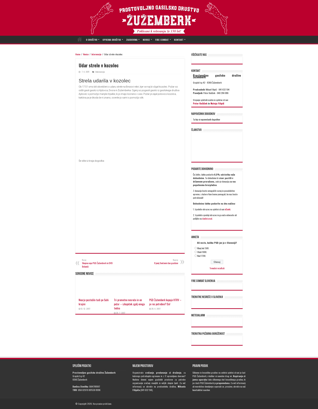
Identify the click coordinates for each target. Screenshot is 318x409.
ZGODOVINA (131, 39)
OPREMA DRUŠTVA (112, 39)
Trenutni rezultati (217, 268)
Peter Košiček (200, 103)
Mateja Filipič (217, 103)
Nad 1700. (201, 255)
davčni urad (207, 218)
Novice (86, 54)
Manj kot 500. (203, 248)
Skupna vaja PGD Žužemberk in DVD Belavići (97, 263)
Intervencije (96, 54)
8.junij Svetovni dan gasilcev (166, 262)
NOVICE (146, 39)
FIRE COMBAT (162, 39)
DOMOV (79, 39)
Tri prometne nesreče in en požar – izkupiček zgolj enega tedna (129, 304)
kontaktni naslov (201, 390)
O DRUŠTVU (91, 39)
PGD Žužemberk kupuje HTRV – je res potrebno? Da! (165, 302)
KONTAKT (178, 39)
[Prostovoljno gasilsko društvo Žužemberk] (159, 18)
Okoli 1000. (202, 252)
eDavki (227, 209)
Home (77, 54)
